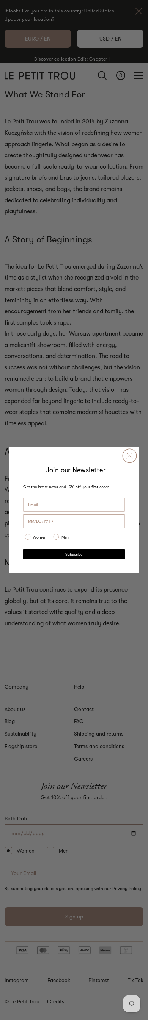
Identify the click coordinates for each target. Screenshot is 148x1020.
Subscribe (74, 554)
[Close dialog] (129, 456)
